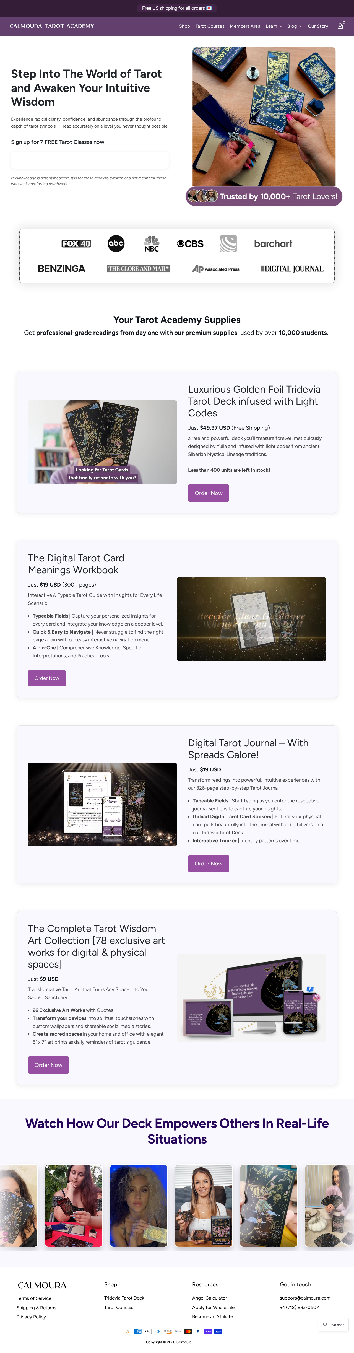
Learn (274, 26)
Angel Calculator (209, 1298)
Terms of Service (34, 1298)
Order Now (209, 493)
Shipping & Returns (36, 1307)
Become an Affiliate (212, 1316)
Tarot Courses (210, 26)
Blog (295, 26)
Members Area (245, 26)
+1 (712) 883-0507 (299, 1307)
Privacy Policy (31, 1317)
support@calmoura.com (305, 1298)
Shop (184, 26)
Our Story (318, 26)
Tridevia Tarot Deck (124, 1298)
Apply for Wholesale (213, 1307)
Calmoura (183, 1342)
